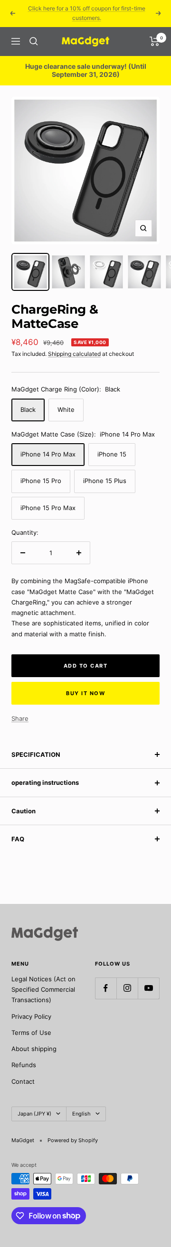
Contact (23, 1081)
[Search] (33, 41)
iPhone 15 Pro (40, 480)
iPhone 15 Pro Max (48, 508)
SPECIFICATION (35, 754)
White (66, 409)
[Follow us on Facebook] (105, 988)
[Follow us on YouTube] (148, 988)
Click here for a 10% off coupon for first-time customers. (86, 13)
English (81, 1113)
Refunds (23, 1065)
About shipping (34, 1048)
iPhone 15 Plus (104, 480)
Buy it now (85, 693)
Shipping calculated (74, 353)
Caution (23, 811)
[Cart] (155, 41)
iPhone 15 (111, 454)
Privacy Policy (31, 1016)
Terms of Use (31, 1032)
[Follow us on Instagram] (127, 988)
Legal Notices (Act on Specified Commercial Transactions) (43, 989)
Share (19, 718)
